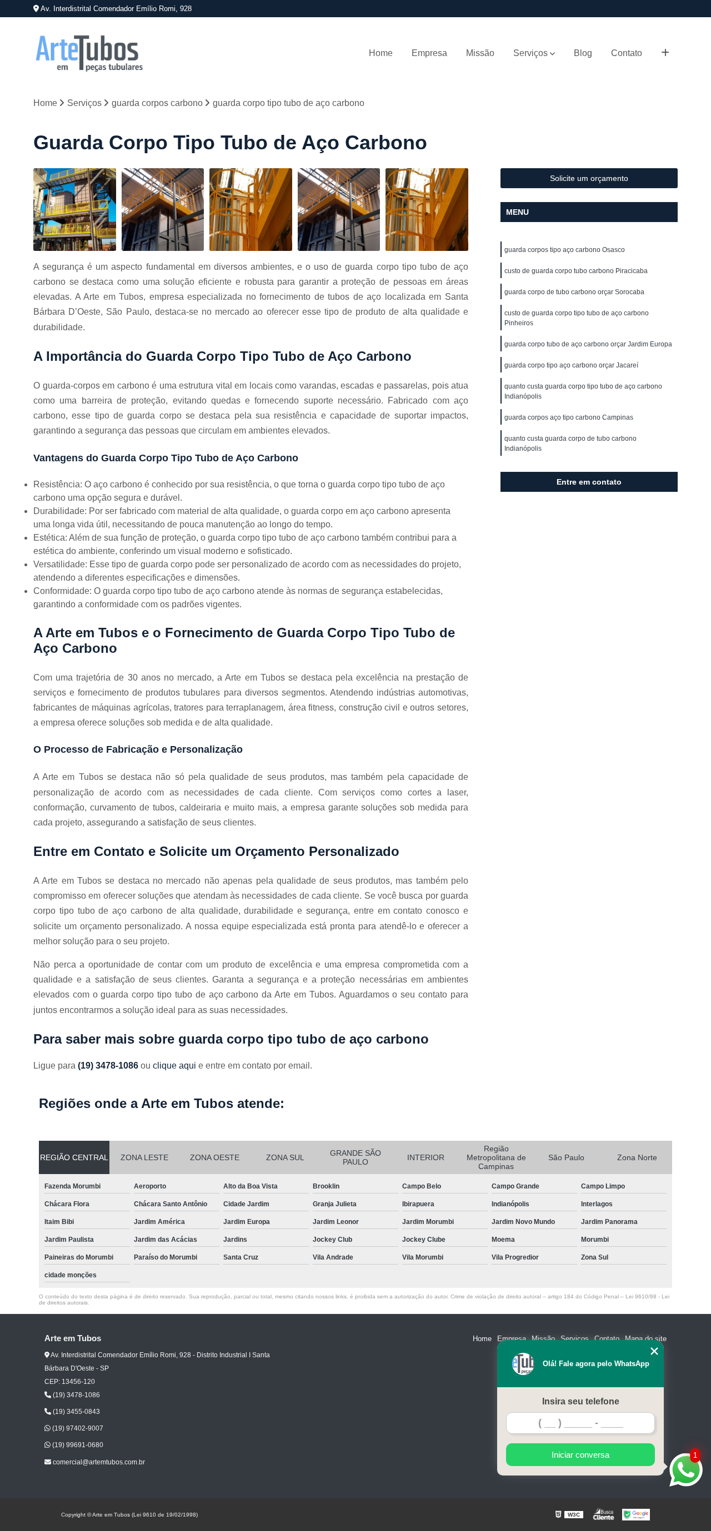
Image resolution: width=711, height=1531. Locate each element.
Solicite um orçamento (589, 178)
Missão (480, 53)
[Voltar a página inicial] (88, 53)
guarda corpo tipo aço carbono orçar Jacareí (571, 365)
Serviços (530, 53)
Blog (583, 53)
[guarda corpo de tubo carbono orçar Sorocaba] (250, 209)
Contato (626, 53)
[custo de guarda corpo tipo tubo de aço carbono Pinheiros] (339, 209)
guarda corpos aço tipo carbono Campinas (568, 417)
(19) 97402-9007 (77, 1428)
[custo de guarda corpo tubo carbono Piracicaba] (163, 209)
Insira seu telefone (580, 1401)
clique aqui (174, 1065)
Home (381, 53)
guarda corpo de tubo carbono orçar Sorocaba (574, 292)
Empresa (429, 53)
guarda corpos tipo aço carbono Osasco (564, 250)
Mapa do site (646, 1338)
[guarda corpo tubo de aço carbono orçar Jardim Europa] (426, 209)
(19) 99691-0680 (77, 1445)
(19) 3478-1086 (109, 1065)
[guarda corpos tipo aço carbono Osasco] (74, 209)
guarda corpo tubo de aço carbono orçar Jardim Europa (588, 344)
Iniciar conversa (580, 1454)
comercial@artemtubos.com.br (98, 1462)
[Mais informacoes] (665, 53)
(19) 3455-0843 (75, 1412)
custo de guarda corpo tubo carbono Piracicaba (576, 271)
